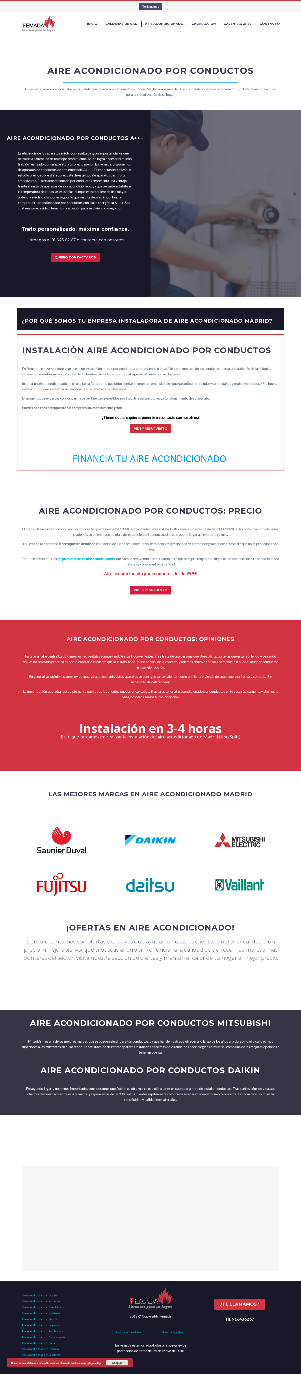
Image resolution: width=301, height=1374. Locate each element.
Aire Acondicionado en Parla (38, 1343)
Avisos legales (172, 1332)
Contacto (270, 24)
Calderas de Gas (121, 24)
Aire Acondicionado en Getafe (39, 1319)
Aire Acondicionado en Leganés (40, 1325)
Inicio (92, 24)
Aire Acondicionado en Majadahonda (43, 1337)
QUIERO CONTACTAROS (75, 257)
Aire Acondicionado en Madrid (40, 1295)
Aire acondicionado (164, 24)
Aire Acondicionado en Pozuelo (40, 1348)
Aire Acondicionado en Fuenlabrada (43, 1307)
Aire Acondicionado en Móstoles (41, 1313)
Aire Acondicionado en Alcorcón (41, 1301)
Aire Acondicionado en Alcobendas (42, 1331)
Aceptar (117, 1363)
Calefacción (203, 24)
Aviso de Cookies (128, 1332)
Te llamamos (150, 6)
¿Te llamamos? (239, 1304)
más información (91, 1363)
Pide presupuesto (150, 429)
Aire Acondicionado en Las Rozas (41, 1354)
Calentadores (238, 24)
